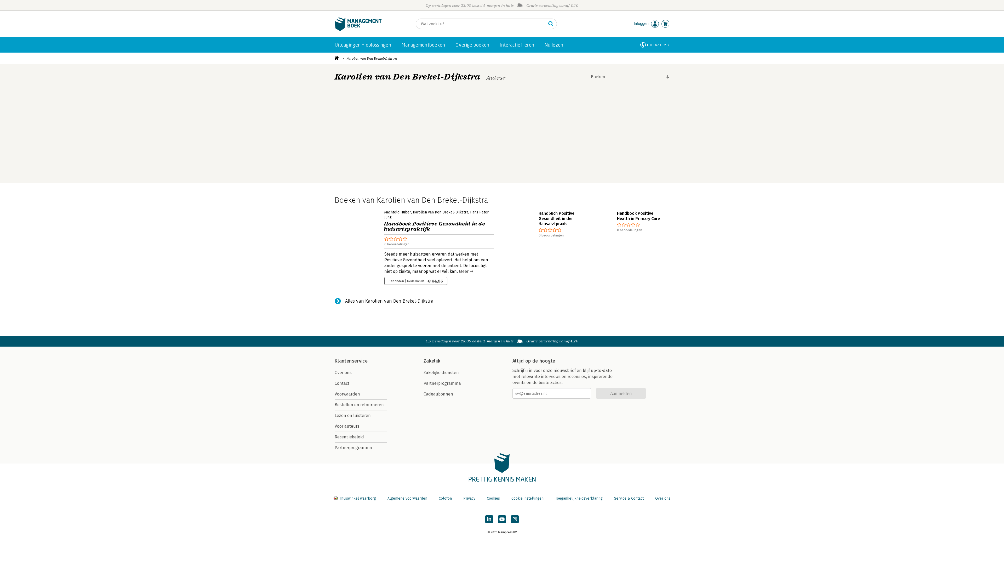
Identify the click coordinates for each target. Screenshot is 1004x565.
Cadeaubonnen (438, 394)
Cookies (493, 498)
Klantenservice (351, 361)
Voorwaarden (347, 394)
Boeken (598, 76)
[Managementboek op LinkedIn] (489, 519)
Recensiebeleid (349, 436)
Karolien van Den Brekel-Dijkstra (371, 58)
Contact (342, 383)
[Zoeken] (550, 24)
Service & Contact (629, 498)
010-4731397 (658, 45)
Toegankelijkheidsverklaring (579, 498)
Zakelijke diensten (441, 372)
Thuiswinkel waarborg (357, 498)
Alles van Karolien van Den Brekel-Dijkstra (389, 301)
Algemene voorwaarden (407, 498)
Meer (464, 271)
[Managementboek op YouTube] (502, 519)
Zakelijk (432, 361)
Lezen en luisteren (353, 415)
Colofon (445, 498)
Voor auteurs (347, 426)
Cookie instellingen (527, 498)
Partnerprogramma (353, 447)
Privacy (469, 498)
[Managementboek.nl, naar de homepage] (358, 29)
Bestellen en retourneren (359, 404)
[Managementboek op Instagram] (515, 519)
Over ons (343, 372)
